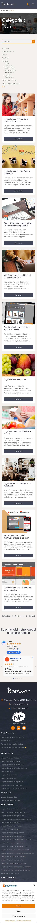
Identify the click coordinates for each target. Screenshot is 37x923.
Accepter (18, 906)
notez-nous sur (12, 652)
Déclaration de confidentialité (23, 920)
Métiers (4, 55)
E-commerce (8, 66)
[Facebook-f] (13, 728)
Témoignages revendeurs (10, 83)
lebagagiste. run (15, 658)
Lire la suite (18, 139)
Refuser (18, 911)
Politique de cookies (10, 920)
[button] (34, 885)
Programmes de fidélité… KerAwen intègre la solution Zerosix (17, 538)
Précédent (6, 616)
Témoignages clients (9, 80)
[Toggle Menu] (33, 4)
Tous (6, 10)
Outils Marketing (9, 72)
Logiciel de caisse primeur (16, 379)
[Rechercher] (33, 41)
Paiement (7, 75)
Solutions (5, 61)
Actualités (5, 48)
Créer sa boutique (8, 51)
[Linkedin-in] (18, 728)
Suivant (32, 616)
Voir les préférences (18, 916)
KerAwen (10, 641)
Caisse (7, 63)
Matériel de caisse (10, 70)
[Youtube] (24, 728)
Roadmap (5, 58)
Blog (2, 10)
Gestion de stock (10, 68)
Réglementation (9, 77)
